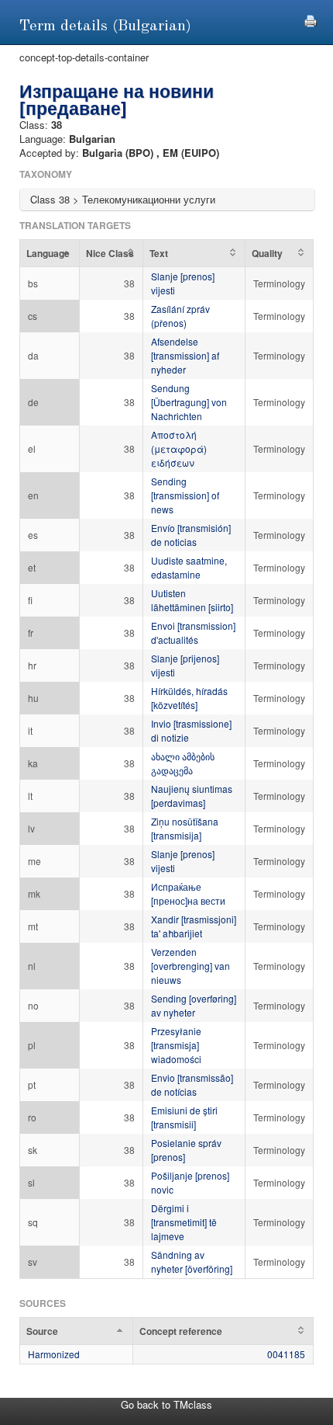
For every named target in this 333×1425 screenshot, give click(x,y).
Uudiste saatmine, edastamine (189, 567)
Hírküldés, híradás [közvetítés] (189, 697)
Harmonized (54, 1354)
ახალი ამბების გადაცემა (183, 763)
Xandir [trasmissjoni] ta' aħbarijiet (193, 926)
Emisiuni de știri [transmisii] (184, 1117)
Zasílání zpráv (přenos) (180, 315)
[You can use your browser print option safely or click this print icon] (310, 19)
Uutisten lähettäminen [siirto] (192, 599)
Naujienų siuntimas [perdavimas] (191, 795)
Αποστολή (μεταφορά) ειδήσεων (179, 448)
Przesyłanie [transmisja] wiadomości (176, 1044)
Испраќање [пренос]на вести (188, 893)
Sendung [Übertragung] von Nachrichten (189, 401)
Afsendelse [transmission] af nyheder (185, 355)
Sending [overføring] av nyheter (193, 1005)
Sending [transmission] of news (185, 495)
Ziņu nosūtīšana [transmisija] (184, 828)
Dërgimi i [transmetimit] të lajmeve (184, 1222)
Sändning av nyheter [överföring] (191, 1261)
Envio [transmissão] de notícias (192, 1084)
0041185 (286, 1354)
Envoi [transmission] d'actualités (193, 632)
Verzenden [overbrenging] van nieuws (190, 965)
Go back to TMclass (166, 1404)
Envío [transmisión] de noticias (191, 534)
